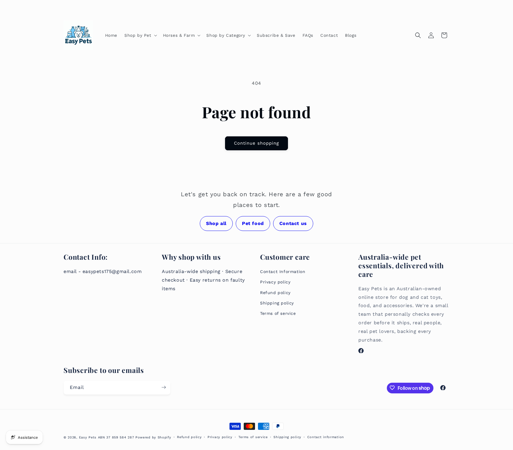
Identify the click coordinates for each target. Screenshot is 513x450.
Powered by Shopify (153, 437)
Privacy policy (275, 282)
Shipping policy (277, 302)
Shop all (216, 223)
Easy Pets (87, 437)
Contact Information (282, 271)
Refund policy (275, 292)
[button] (140, 35)
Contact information (325, 437)
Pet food (253, 223)
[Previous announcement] (65, 6)
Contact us (293, 223)
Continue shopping (256, 143)
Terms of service (278, 313)
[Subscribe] (163, 387)
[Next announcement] (447, 6)
